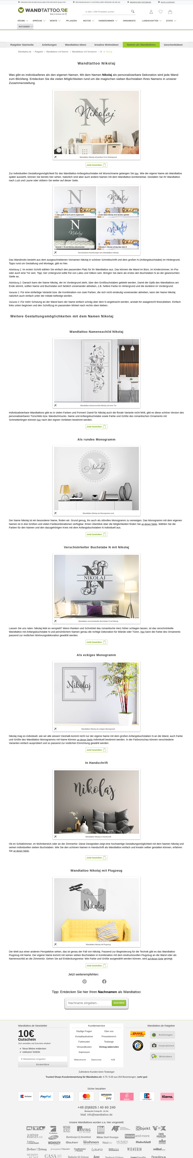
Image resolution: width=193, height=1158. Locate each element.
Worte (53, 21)
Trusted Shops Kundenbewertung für (74, 1077)
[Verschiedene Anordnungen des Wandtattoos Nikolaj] (96, 218)
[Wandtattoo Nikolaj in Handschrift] (96, 802)
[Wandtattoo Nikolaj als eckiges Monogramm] (96, 694)
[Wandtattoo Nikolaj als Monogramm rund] (96, 478)
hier (136, 173)
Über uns (108, 1031)
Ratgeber (39, 51)
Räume (21, 21)
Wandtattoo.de (24, 51)
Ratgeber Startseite (22, 44)
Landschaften (150, 21)
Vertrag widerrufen (109, 1047)
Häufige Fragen (84, 1031)
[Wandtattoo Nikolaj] (96, 122)
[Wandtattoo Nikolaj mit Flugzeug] (96, 909)
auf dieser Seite (155, 959)
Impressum (84, 1052)
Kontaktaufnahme (84, 1036)
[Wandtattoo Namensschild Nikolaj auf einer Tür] (96, 370)
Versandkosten (84, 1047)
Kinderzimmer (106, 21)
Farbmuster (84, 1042)
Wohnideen (165, 1056)
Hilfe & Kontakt (168, 2)
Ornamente (129, 21)
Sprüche (37, 21)
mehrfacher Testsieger (140, 2)
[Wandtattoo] (43, 10)
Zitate (169, 21)
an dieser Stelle (149, 524)
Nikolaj (109, 51)
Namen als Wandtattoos (141, 44)
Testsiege (109, 1042)
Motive (87, 21)
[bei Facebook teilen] (98, 982)
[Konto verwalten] (151, 12)
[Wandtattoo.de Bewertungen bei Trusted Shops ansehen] (138, 1050)
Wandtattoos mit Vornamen (84, 51)
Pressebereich (109, 1036)
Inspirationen (166, 1045)
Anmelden (42, 1064)
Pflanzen (71, 21)
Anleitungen (49, 44)
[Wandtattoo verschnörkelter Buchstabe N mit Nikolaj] (96, 586)
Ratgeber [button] (24, 26)
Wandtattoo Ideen (75, 44)
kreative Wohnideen (107, 44)
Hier (142, 632)
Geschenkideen (173, 44)
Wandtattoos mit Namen (57, 51)
